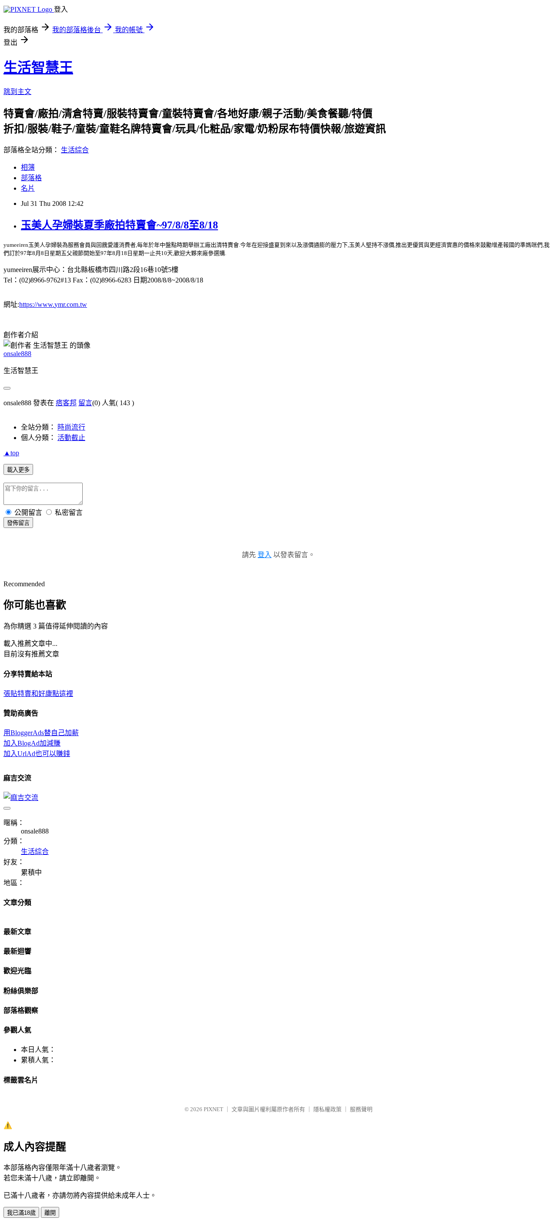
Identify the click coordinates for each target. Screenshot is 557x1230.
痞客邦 (66, 403)
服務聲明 (361, 1109)
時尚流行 (71, 427)
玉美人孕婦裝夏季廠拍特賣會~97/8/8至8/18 (119, 225)
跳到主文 (17, 91)
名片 (28, 188)
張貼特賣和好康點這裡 (38, 693)
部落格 (31, 177)
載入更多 (18, 470)
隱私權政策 (327, 1109)
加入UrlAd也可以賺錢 (36, 753)
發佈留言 (18, 523)
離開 (50, 1213)
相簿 (28, 167)
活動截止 (71, 437)
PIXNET (213, 1109)
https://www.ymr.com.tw (53, 304)
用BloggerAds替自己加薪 (41, 732)
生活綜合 (75, 150)
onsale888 (17, 353)
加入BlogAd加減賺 (31, 743)
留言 (85, 403)
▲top (11, 453)
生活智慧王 (38, 67)
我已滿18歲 (21, 1213)
